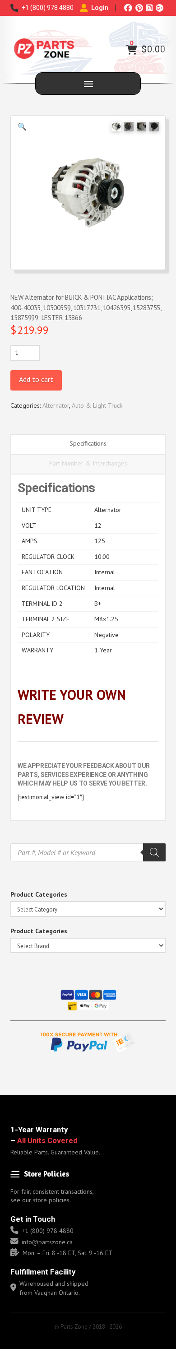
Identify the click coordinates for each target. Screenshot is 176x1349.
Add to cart (36, 379)
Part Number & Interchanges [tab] (88, 463)
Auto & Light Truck (97, 405)
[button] (131, 49)
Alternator (55, 405)
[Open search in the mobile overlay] (87, 852)
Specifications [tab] (88, 443)
